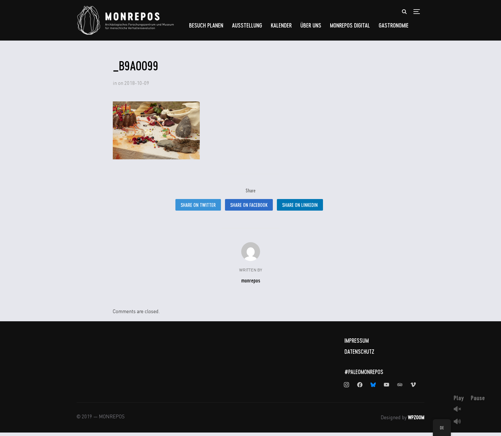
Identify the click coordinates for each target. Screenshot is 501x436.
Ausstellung (247, 25)
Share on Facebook (249, 205)
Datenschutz (359, 351)
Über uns (310, 25)
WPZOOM (416, 417)
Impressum (356, 340)
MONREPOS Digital (350, 25)
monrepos (250, 280)
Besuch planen (206, 25)
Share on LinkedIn (300, 205)
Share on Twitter (198, 205)
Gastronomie (394, 25)
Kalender (281, 25)
